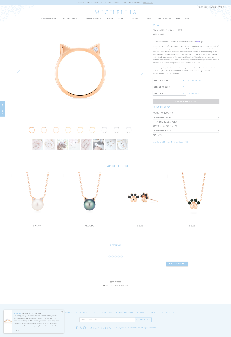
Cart (203, 7)
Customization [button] (162, 117)
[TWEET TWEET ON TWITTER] (168, 107)
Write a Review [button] (177, 264)
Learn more (148, 2)
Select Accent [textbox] (162, 87)
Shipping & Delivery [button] (165, 122)
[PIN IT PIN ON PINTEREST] (165, 107)
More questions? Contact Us (170, 141)
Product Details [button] (163, 113)
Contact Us (83, 312)
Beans (141, 225)
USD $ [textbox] (221, 7)
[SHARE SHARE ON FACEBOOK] (161, 107)
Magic (89, 225)
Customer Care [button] (162, 130)
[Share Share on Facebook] (77, 327)
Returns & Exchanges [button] (165, 126)
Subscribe (143, 319)
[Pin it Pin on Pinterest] (81, 327)
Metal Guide (194, 80)
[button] (110, 19)
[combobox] (221, 7)
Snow (37, 225)
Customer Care (103, 312)
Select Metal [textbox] (161, 80)
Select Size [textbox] (160, 93)
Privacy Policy (170, 312)
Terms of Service (147, 312)
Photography (124, 312)
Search (212, 7)
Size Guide (193, 93)
